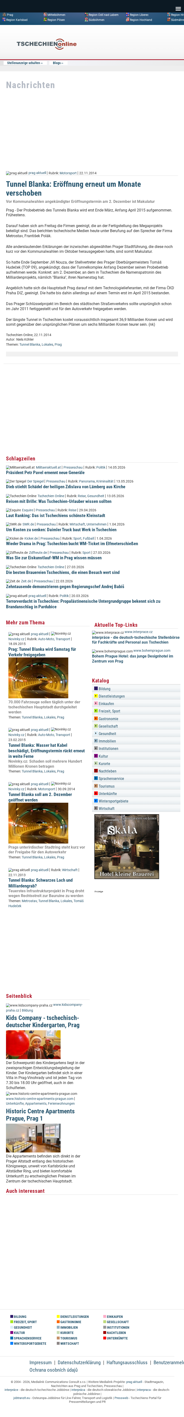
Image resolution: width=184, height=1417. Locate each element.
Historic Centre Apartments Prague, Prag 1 (40, 1115)
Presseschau (73, 467)
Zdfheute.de (38, 553)
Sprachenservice (111, 778)
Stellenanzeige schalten (23, 63)
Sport (77, 539)
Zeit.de (26, 581)
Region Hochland (141, 19)
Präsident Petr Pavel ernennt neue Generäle (45, 472)
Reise (82, 496)
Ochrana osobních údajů (53, 1370)
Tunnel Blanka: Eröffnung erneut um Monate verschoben (73, 189)
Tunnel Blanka (29, 345)
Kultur (103, 756)
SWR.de (28, 524)
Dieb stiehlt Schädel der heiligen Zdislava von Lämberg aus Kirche (65, 486)
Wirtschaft (77, 524)
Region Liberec (139, 15)
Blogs (57, 63)
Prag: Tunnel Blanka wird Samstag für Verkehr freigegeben (42, 651)
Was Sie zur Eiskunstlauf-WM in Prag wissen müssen (54, 558)
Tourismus (106, 786)
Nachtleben (107, 771)
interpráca (78, 1390)
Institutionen (108, 748)
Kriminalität (105, 481)
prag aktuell (37, 173)
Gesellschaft (108, 726)
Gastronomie (108, 719)
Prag (10, 15)
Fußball (88, 539)
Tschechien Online (51, 496)
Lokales (47, 345)
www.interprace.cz (139, 632)
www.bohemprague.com (151, 651)
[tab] (136, 688)
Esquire (27, 510)
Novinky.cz (16, 639)
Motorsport (68, 173)
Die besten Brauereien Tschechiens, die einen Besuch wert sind (63, 572)
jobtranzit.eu (21, 1398)
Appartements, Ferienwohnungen (50, 1104)
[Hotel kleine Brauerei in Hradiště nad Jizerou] (126, 877)
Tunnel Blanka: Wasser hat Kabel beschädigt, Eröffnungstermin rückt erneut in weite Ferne (46, 750)
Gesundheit (95, 496)
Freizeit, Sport (109, 711)
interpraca (144, 1390)
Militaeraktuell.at (48, 467)
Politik (100, 467)
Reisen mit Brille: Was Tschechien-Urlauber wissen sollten (58, 501)
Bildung (27, 1010)
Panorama (87, 481)
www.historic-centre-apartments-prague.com (39, 1099)
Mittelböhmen (56, 15)
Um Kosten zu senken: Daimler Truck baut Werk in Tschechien (61, 529)
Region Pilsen (56, 19)
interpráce (11, 1390)
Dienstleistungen (111, 696)
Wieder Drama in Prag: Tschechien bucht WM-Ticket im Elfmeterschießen (72, 543)
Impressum (40, 1362)
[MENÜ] (178, 5)
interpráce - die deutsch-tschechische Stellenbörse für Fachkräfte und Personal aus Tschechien (136, 640)
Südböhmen (96, 19)
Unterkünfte (15, 1104)
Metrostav (29, 901)
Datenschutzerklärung (79, 1362)
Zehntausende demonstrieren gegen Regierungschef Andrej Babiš (65, 586)
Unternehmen (96, 524)
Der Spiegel (35, 481)
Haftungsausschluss (127, 1362)
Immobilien (107, 741)
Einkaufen (106, 703)
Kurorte (104, 763)
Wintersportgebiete (113, 801)
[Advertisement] (142, 63)
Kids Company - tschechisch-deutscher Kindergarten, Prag (43, 1021)
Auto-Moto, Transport (54, 639)
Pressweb (121, 1398)
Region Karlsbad (17, 19)
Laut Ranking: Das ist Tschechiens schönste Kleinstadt (55, 515)
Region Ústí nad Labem (104, 15)
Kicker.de (31, 539)
